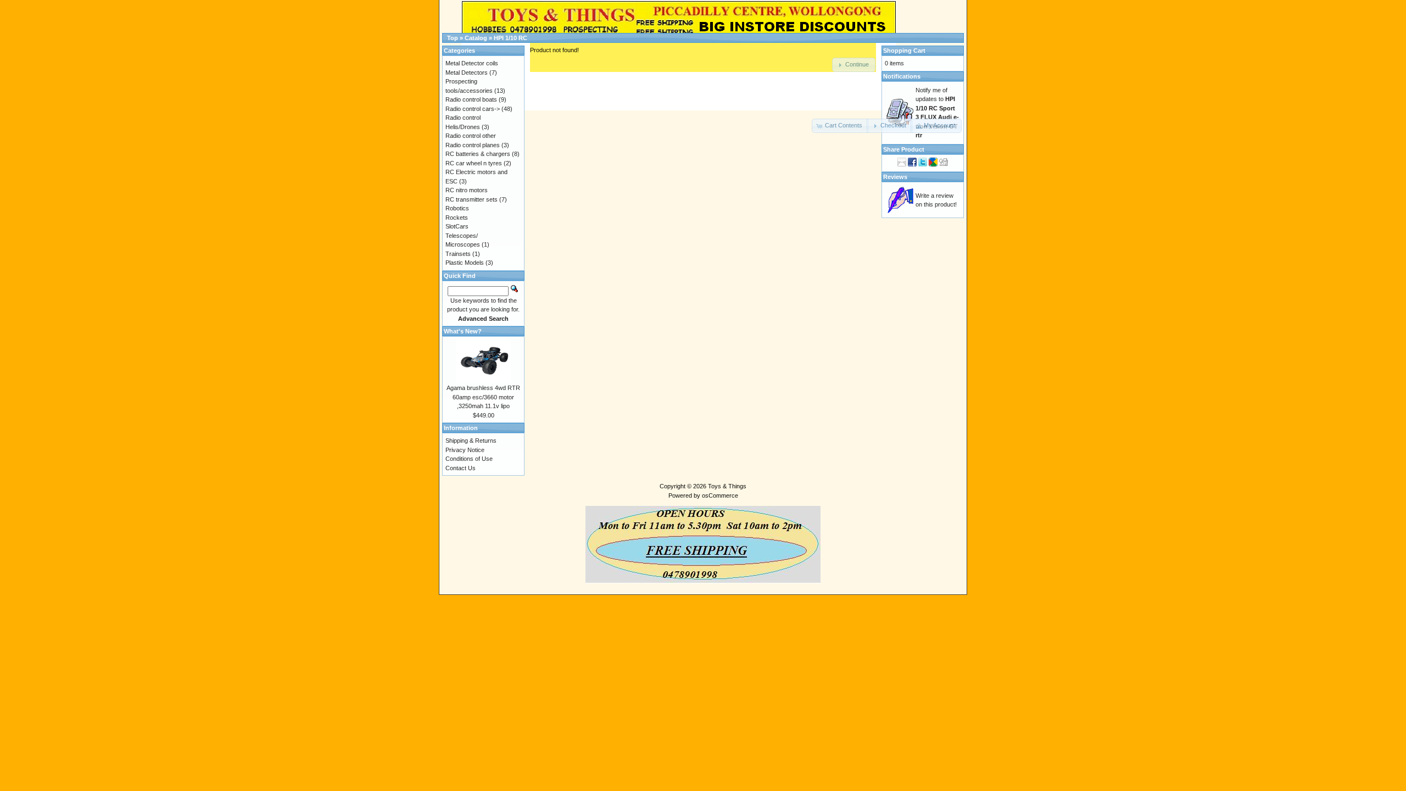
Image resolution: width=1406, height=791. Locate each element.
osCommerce (720, 495)
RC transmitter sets (471, 199)
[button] (840, 126)
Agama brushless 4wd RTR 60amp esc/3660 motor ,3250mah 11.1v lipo (483, 397)
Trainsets (458, 253)
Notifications (901, 76)
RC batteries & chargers (477, 154)
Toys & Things (727, 486)
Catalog (476, 38)
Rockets (456, 217)
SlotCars (456, 226)
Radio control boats (471, 99)
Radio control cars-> (472, 108)
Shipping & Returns (470, 440)
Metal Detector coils (471, 63)
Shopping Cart (904, 50)
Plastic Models (464, 262)
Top (452, 38)
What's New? (463, 331)
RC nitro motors (466, 190)
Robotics (457, 208)
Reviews (895, 177)
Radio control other (470, 135)
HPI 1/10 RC (510, 38)
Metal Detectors (466, 72)
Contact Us (460, 468)
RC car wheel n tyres (473, 163)
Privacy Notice (464, 450)
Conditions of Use (469, 458)
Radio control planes (472, 145)
